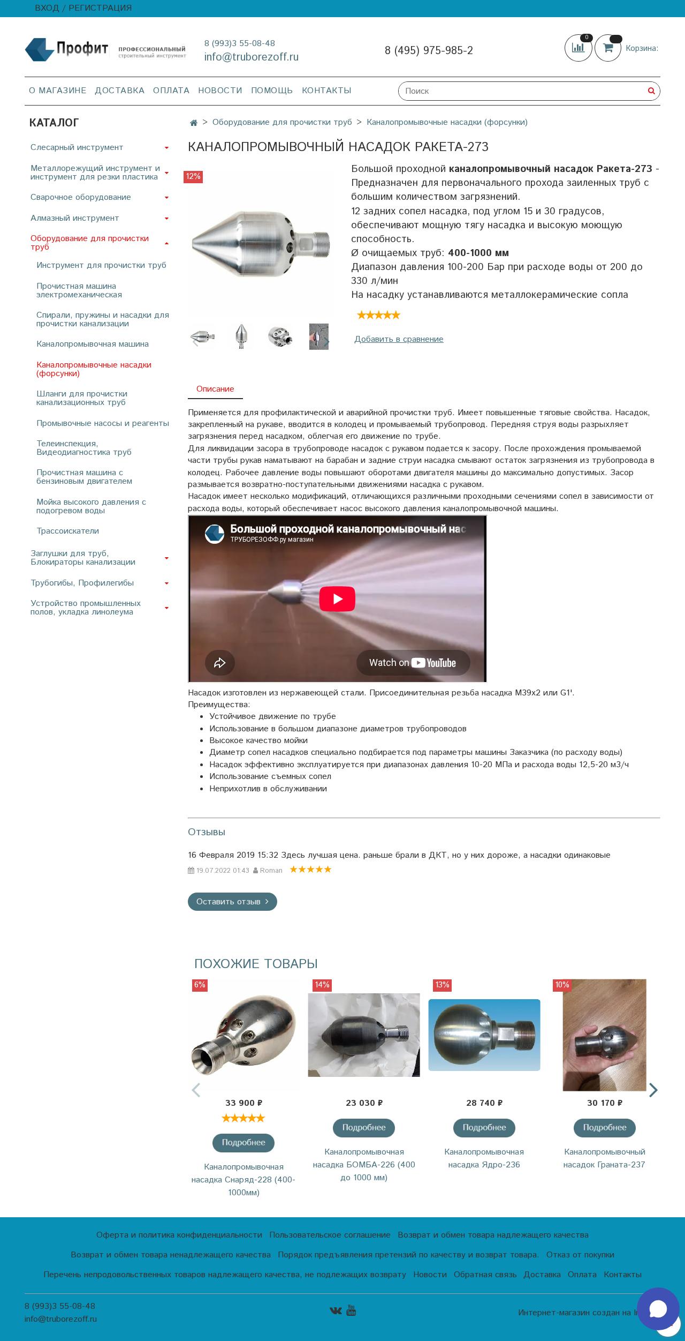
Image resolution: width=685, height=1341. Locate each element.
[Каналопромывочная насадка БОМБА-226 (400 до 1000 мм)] (364, 1035)
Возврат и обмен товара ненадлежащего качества (171, 1255)
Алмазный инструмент (75, 218)
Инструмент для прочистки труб (101, 265)
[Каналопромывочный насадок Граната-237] (604, 1035)
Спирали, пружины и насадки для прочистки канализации (102, 319)
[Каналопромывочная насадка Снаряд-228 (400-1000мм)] (244, 1035)
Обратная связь (485, 1275)
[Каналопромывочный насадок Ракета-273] (261, 244)
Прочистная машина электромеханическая (79, 290)
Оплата (171, 91)
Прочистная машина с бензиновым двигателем (84, 477)
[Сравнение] (580, 48)
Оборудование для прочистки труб (282, 122)
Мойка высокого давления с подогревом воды (91, 506)
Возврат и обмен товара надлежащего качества (493, 1235)
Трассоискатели (67, 531)
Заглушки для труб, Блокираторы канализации (83, 558)
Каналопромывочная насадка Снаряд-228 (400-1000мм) (243, 1180)
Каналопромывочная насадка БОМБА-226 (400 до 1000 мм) (364, 1165)
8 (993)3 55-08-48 (239, 44)
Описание (215, 389)
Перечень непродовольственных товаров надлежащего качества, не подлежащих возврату (224, 1275)
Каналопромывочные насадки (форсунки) (447, 122)
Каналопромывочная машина (92, 344)
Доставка (119, 91)
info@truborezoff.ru (251, 57)
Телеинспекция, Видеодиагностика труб (84, 448)
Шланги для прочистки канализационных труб (81, 398)
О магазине (57, 91)
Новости (220, 91)
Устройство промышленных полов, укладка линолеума (86, 607)
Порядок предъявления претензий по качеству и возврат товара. (408, 1255)
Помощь (272, 91)
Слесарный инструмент (77, 147)
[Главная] (194, 123)
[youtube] (351, 1310)
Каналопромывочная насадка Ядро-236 (484, 1158)
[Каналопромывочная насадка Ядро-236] (485, 1035)
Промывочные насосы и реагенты (102, 423)
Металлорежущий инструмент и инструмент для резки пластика (95, 172)
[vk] (336, 1310)
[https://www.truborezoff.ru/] (106, 49)
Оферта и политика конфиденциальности (179, 1235)
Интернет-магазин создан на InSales (589, 1313)
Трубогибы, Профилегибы (82, 583)
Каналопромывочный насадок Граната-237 (604, 1158)
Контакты (327, 91)
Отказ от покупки (580, 1255)
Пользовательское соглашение (330, 1235)
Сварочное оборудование (81, 197)
